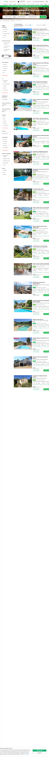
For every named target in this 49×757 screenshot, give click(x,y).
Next (30, 34)
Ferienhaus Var (13, 20)
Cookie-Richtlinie (26, 754)
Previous (16, 34)
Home (1, 20)
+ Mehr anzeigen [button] (5, 75)
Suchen (43, 16)
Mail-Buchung (14, 1)
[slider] (2, 58)
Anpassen (39, 752)
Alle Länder (46, 4)
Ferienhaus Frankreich (6, 20)
